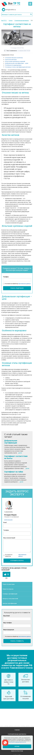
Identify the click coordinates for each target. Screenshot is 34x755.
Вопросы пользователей (10, 598)
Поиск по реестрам (8, 584)
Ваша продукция (8, 629)
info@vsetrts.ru (11, 10)
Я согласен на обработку (18, 283)
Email (5, 522)
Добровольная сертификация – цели (16, 63)
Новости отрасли (8, 589)
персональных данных (24, 283)
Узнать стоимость (17, 641)
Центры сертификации (10, 603)
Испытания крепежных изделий (15, 61)
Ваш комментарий (9, 538)
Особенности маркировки (13, 65)
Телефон (6, 277)
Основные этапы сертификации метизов (18, 67)
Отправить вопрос (17, 560)
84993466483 (8, 520)
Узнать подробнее (17, 288)
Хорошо (17, 746)
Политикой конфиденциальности (17, 742)
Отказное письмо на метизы (14, 58)
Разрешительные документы (17, 734)
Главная (17, 730)
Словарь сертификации (10, 594)
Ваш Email (6, 616)
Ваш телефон (7, 623)
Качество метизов (11, 59)
